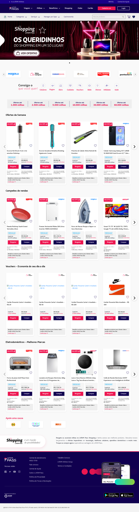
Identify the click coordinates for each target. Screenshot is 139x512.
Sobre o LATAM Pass (36, 473)
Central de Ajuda (123, 2)
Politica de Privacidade (37, 477)
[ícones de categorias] (116, 85)
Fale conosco (33, 465)
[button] (69, 62)
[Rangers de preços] (38, 103)
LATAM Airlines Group (65, 462)
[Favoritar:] (31, 146)
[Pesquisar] (123, 17)
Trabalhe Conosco (64, 458)
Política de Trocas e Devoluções (40, 481)
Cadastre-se (106, 8)
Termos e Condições (65, 466)
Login (123, 8)
